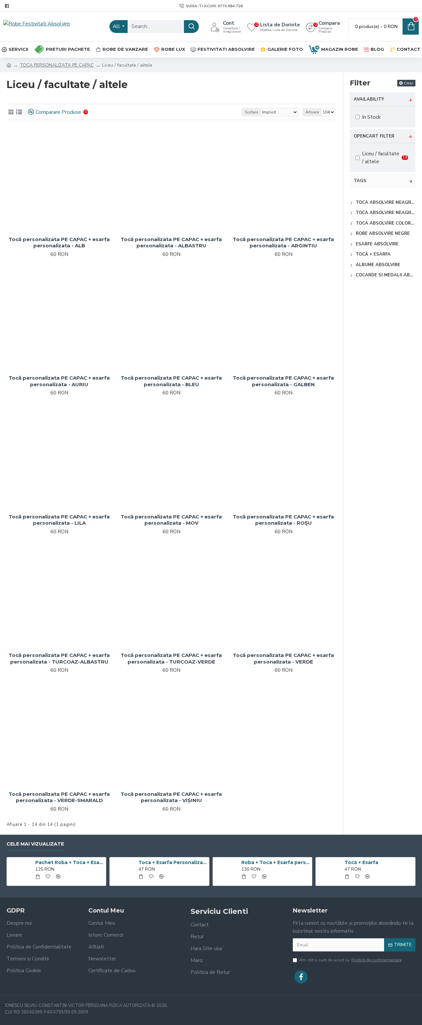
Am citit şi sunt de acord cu (350, 960)
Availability (369, 99)
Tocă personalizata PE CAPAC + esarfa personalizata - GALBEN (283, 381)
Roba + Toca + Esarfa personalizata (275, 862)
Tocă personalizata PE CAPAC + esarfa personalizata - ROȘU (283, 519)
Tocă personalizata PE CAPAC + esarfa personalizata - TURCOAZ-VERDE (171, 658)
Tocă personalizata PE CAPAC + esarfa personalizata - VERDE (283, 658)
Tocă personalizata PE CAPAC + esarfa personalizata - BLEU (171, 381)
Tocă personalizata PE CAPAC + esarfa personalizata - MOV (171, 519)
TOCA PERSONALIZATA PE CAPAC (57, 65)
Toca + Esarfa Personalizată (172, 862)
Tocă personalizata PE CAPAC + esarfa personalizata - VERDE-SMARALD (59, 797)
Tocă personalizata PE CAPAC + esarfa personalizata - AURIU (59, 381)
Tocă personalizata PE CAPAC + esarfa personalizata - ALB (59, 242)
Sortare (251, 112)
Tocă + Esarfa (361, 862)
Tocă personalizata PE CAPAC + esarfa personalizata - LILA (59, 519)
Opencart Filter (374, 136)
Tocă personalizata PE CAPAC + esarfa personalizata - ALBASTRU (171, 242)
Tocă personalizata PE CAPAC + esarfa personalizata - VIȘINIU (171, 797)
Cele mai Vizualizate (35, 844)
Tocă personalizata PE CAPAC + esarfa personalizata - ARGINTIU (283, 242)
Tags (360, 181)
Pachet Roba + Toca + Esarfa (69, 862)
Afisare (312, 112)
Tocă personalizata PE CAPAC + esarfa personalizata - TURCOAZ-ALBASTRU (59, 658)
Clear (408, 82)
